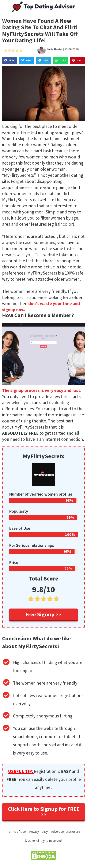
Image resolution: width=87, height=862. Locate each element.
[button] (43, 615)
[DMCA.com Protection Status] (43, 855)
